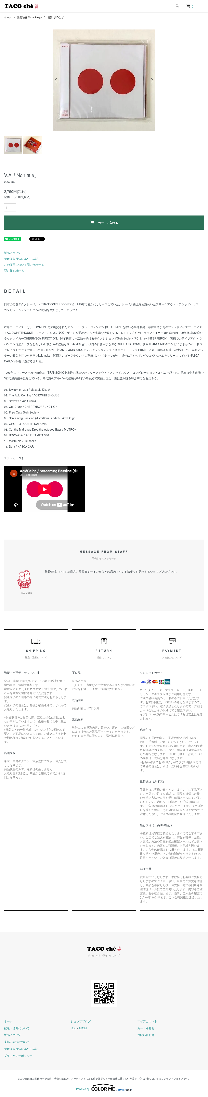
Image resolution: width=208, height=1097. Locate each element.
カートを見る (145, 1028)
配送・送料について (17, 1028)
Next (152, 80)
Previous (56, 80)
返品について (12, 253)
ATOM (83, 1028)
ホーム (7, 17)
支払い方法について (17, 1042)
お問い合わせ (145, 1035)
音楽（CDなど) (56, 17)
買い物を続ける (14, 270)
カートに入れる (108, 223)
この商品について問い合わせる (24, 264)
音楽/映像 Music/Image (29, 17)
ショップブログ (81, 1021)
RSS (73, 1028)
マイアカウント (147, 1021)
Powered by (82, 1088)
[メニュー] (202, 6)
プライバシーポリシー (18, 1055)
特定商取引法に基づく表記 (21, 259)
